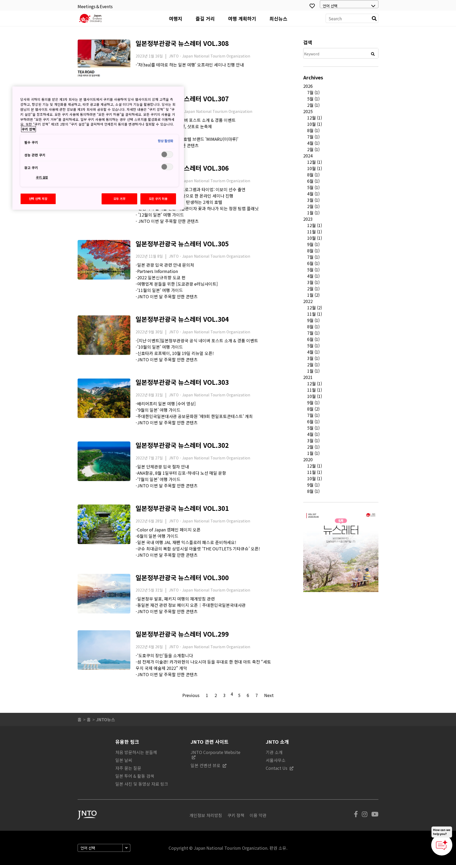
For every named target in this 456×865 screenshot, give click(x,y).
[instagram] (364, 815)
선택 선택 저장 (38, 198)
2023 (308, 219)
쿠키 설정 (42, 177)
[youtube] (374, 815)
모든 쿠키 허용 (158, 198)
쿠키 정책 (28, 129)
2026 (308, 86)
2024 (308, 155)
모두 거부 (119, 198)
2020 (308, 459)
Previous (191, 695)
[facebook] (356, 815)
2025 (308, 111)
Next (269, 695)
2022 (308, 301)
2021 (308, 377)
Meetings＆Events (95, 6)
